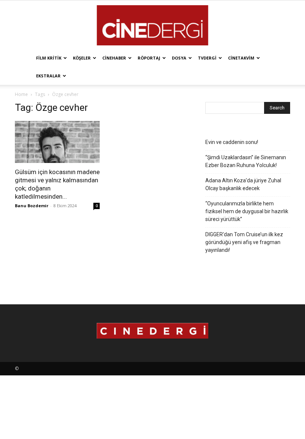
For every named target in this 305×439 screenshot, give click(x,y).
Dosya (179, 58)
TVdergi (207, 58)
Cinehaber (114, 58)
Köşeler (82, 58)
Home (21, 94)
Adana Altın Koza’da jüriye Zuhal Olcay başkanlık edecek (243, 184)
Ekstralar (48, 75)
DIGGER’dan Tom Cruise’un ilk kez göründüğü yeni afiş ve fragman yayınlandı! (244, 242)
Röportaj (149, 58)
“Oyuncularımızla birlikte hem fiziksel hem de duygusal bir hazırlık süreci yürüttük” (246, 211)
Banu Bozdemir (31, 205)
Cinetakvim (241, 58)
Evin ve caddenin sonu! (231, 142)
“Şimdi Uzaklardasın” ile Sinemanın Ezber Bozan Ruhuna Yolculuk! (245, 161)
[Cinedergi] (152, 25)
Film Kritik (48, 58)
